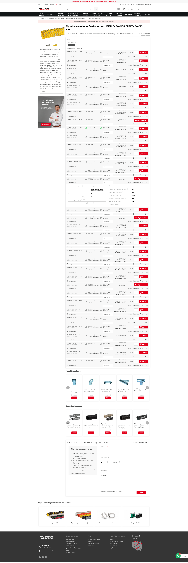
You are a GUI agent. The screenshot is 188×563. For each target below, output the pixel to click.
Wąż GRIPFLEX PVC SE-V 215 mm (74, 233)
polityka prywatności (118, 491)
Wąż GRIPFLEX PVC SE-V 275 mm (74, 259)
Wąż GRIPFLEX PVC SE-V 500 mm (74, 326)
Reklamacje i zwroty (70, 547)
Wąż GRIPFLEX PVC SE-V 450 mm (74, 317)
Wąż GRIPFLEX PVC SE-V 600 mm (74, 334)
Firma (38, 4)
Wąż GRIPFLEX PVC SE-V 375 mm (74, 300)
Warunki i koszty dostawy (144, 33)
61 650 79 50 (124, 4)
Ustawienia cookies (70, 552)
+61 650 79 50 (143, 442)
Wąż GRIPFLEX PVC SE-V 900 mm (74, 360)
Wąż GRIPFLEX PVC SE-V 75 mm (74, 85)
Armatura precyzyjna (86, 14)
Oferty (147, 56)
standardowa (71, 44)
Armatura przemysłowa (60, 14)
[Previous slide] (68, 387)
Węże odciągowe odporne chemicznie (96, 18)
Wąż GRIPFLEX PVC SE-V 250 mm (74, 250)
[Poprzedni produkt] (144, 27)
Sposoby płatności (145, 35)
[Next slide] (147, 387)
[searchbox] (67, 9)
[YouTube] (40, 557)
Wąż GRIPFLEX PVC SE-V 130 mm (74, 144)
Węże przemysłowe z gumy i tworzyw (68, 18)
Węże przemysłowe (41, 14)
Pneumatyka (128, 14)
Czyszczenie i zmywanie (119, 14)
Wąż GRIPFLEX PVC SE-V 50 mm (74, 51)
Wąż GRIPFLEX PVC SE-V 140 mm (74, 153)
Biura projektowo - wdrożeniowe (117, 547)
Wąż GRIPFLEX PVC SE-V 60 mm (74, 60)
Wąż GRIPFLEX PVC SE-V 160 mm (74, 170)
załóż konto (95, 21)
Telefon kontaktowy (104, 457)
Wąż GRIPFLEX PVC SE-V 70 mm (74, 77)
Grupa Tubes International (94, 539)
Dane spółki (90, 541)
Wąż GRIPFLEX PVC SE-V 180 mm (74, 217)
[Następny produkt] (148, 27)
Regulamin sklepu (70, 539)
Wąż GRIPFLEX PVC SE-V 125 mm (74, 135)
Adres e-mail (103, 452)
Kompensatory (51, 14)
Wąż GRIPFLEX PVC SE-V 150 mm (74, 161)
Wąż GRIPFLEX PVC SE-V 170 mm (74, 178)
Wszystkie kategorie (48, 18)
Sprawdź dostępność (107, 128)
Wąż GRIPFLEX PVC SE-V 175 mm (74, 209)
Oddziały (46, 4)
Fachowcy (112, 548)
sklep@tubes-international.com (144, 4)
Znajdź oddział (135, 539)
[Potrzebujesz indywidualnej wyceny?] (51, 112)
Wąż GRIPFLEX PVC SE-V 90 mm (74, 102)
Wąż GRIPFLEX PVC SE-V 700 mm (74, 343)
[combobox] (87, 9)
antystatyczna (79, 44)
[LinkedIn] (43, 557)
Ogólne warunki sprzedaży (93, 543)
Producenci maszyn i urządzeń (116, 541)
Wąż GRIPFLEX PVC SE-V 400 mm (74, 309)
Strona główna (41, 18)
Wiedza (59, 4)
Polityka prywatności (70, 541)
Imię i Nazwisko (103, 446)
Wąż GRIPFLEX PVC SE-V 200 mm (74, 224)
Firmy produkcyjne (114, 543)
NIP (101, 465)
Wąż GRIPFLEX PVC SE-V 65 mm (74, 68)
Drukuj (43, 91)
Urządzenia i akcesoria (137, 14)
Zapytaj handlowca (72, 56)
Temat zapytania (103, 470)
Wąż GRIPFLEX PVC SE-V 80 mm (74, 94)
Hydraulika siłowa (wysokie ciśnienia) (73, 14)
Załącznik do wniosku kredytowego (96, 547)
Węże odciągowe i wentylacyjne (82, 18)
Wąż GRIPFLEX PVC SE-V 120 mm (74, 127)
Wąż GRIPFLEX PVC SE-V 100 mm (74, 111)
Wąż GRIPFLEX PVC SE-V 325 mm (74, 284)
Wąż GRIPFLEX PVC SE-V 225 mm (74, 242)
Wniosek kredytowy (92, 545)
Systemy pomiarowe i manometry (97, 14)
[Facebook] (46, 557)
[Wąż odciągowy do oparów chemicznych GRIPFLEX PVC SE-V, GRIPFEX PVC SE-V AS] (51, 33)
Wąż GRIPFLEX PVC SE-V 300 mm (74, 267)
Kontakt (52, 4)
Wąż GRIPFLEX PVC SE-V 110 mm (74, 119)
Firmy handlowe (113, 545)
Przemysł (112, 539)
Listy (142, 56)
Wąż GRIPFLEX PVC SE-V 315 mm (74, 276)
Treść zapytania (103, 475)
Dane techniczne (107, 56)
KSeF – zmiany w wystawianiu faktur (74, 548)
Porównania (136, 56)
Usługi (148, 14)
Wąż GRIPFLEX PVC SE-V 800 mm (74, 351)
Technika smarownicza (109, 14)
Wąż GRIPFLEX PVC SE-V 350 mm (74, 292)
